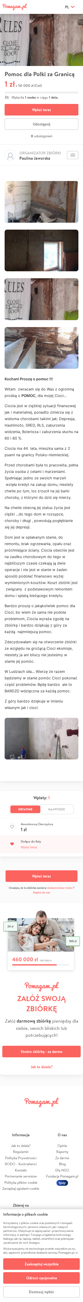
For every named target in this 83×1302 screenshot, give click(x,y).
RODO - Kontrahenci (21, 1164)
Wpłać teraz (41, 109)
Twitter (22, 1113)
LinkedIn (48, 1113)
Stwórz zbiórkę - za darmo (41, 1051)
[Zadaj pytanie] (72, 155)
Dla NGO (62, 1170)
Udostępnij (41, 124)
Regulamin (21, 1151)
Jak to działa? (42, 1066)
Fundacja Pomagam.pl (62, 1176)
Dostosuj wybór (41, 1291)
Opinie (62, 1145)
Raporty (62, 1151)
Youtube (74, 1113)
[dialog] (41, 1255)
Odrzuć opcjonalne (41, 1277)
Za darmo (62, 1158)
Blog (62, 1164)
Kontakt (21, 1170)
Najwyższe (56, 809)
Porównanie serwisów (21, 1176)
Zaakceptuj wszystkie (42, 1264)
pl (67, 6)
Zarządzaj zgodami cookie (20, 1188)
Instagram (35, 1113)
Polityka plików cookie (20, 1182)
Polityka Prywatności (20, 1158)
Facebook (8, 1113)
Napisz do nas (41, 892)
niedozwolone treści (59, 888)
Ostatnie (25, 809)
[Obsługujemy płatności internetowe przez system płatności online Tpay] (62, 1182)
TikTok (61, 1113)
